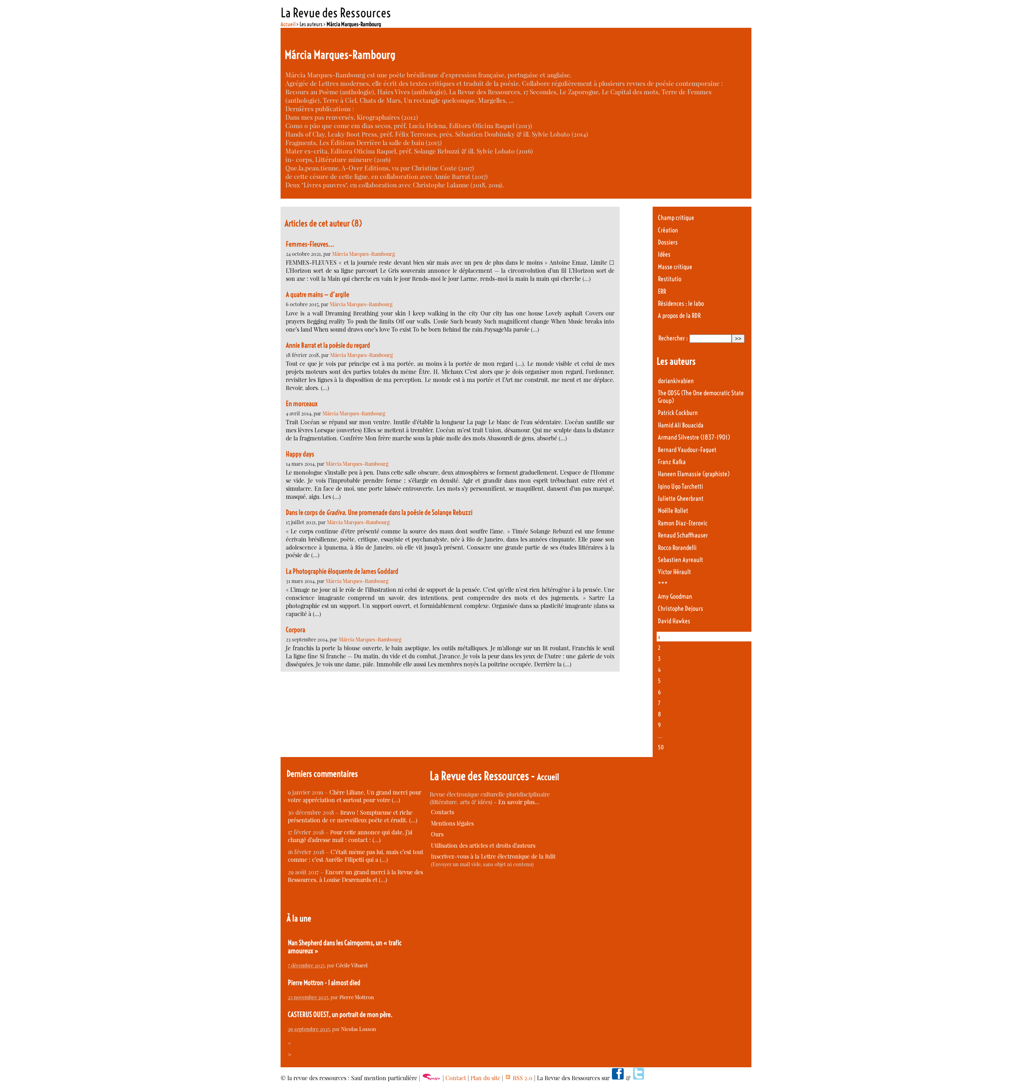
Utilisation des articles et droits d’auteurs (483, 845)
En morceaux (302, 404)
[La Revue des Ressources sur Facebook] (617, 1078)
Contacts (442, 812)
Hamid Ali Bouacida (680, 425)
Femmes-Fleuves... (310, 244)
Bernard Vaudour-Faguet (687, 450)
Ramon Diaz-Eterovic (682, 523)
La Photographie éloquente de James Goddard (342, 571)
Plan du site (485, 1078)
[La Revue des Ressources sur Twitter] (638, 1078)
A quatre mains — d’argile (317, 294)
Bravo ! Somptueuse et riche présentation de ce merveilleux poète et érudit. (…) (352, 816)
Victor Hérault (674, 572)
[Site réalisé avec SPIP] (431, 1078)
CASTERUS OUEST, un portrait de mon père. (340, 1014)
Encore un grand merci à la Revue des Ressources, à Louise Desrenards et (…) (355, 876)
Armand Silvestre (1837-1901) (694, 437)
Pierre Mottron (356, 997)
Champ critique (676, 218)
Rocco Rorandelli (677, 548)
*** (663, 584)
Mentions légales (452, 823)
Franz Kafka (672, 462)
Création (668, 230)
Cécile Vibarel (352, 965)
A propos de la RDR (679, 315)
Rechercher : (673, 338)
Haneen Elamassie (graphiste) (694, 474)
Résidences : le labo (681, 303)
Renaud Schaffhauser (683, 535)
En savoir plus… (518, 802)
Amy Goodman (675, 596)
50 (661, 747)
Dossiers (668, 242)
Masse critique (675, 267)
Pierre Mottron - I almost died (324, 983)
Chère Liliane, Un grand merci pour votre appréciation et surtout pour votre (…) (354, 796)
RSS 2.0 (522, 1078)
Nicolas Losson (358, 1028)
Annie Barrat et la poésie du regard (328, 345)
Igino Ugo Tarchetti (680, 486)
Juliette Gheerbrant (680, 498)
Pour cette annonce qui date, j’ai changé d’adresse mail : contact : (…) (350, 836)
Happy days (300, 454)
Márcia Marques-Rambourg (363, 253)
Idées (664, 254)
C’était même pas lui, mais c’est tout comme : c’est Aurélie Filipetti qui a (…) (355, 855)
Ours (437, 834)
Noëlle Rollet (673, 510)
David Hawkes (674, 621)
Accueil (288, 24)
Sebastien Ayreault (680, 560)
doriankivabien (676, 381)
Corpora (295, 630)
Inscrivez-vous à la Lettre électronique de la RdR (493, 856)
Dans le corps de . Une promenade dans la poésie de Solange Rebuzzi (379, 512)
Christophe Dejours (680, 608)
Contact (455, 1078)
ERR (662, 291)
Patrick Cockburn (678, 413)
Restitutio (669, 279)
